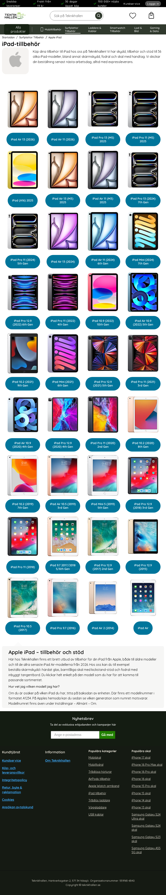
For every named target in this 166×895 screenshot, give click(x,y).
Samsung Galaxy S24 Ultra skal (146, 816)
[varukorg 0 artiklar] (151, 16)
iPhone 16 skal (141, 779)
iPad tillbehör (97, 793)
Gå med (107, 734)
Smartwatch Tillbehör (117, 29)
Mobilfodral (95, 765)
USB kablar (96, 814)
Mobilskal (94, 757)
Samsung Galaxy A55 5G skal (146, 850)
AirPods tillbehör (99, 779)
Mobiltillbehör (51, 29)
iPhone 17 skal (141, 757)
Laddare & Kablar (94, 29)
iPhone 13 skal (141, 807)
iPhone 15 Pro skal (144, 786)
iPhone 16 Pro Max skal (147, 765)
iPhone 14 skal (141, 800)
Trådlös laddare (99, 800)
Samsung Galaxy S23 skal (146, 839)
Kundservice (131, 3)
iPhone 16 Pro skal (144, 772)
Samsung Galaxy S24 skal (146, 828)
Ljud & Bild (138, 29)
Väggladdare (97, 807)
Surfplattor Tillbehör (71, 29)
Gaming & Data (155, 29)
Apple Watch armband (103, 786)
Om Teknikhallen (57, 760)
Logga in (153, 3)
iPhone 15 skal (141, 793)
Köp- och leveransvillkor (13, 770)
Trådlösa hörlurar (100, 772)
